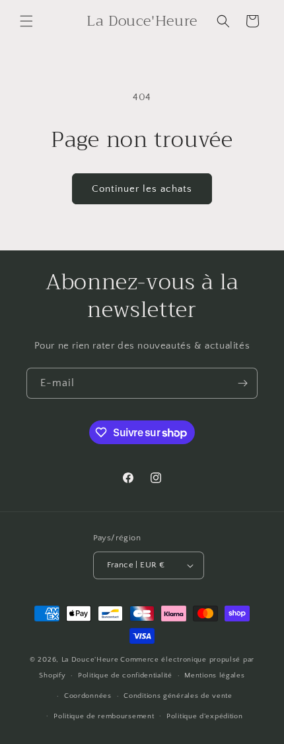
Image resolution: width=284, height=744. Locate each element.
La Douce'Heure (90, 660)
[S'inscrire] (242, 383)
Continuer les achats (142, 188)
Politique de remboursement (103, 716)
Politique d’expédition (204, 716)
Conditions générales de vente (178, 696)
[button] (26, 21)
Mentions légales (214, 675)
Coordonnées (88, 696)
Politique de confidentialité (125, 675)
